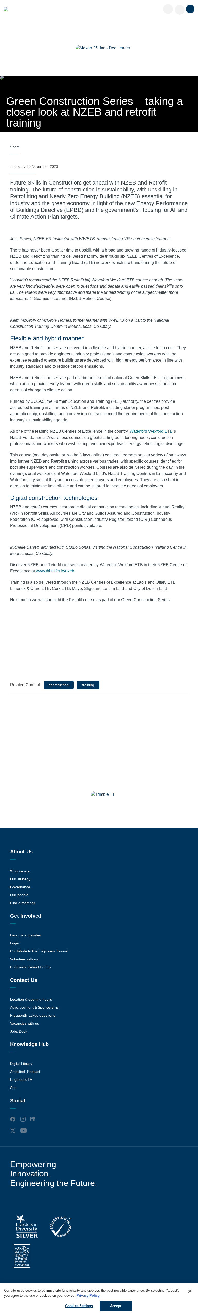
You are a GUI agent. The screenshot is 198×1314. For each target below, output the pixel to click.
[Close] (189, 1291)
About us (21, 852)
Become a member (25, 935)
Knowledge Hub (29, 1044)
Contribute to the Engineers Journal (39, 951)
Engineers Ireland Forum (30, 967)
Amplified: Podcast (25, 1071)
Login (14, 943)
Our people (19, 895)
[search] (180, 10)
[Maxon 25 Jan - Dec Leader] (103, 48)
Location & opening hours (31, 999)
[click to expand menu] (190, 9)
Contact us (23, 980)
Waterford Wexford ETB (151, 431)
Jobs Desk (18, 1031)
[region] (99, 1298)
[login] (168, 9)
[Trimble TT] (103, 794)
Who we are (20, 871)
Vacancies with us (24, 1023)
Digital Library (21, 1063)
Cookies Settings (79, 1306)
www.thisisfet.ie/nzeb (55, 571)
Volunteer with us (24, 959)
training (88, 685)
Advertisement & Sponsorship (34, 1007)
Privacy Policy (88, 1296)
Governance (20, 887)
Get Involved (25, 916)
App (13, 1087)
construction (59, 685)
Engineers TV (21, 1079)
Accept (115, 1306)
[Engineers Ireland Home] (6, 9)
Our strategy (20, 879)
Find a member (22, 903)
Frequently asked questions (32, 1015)
